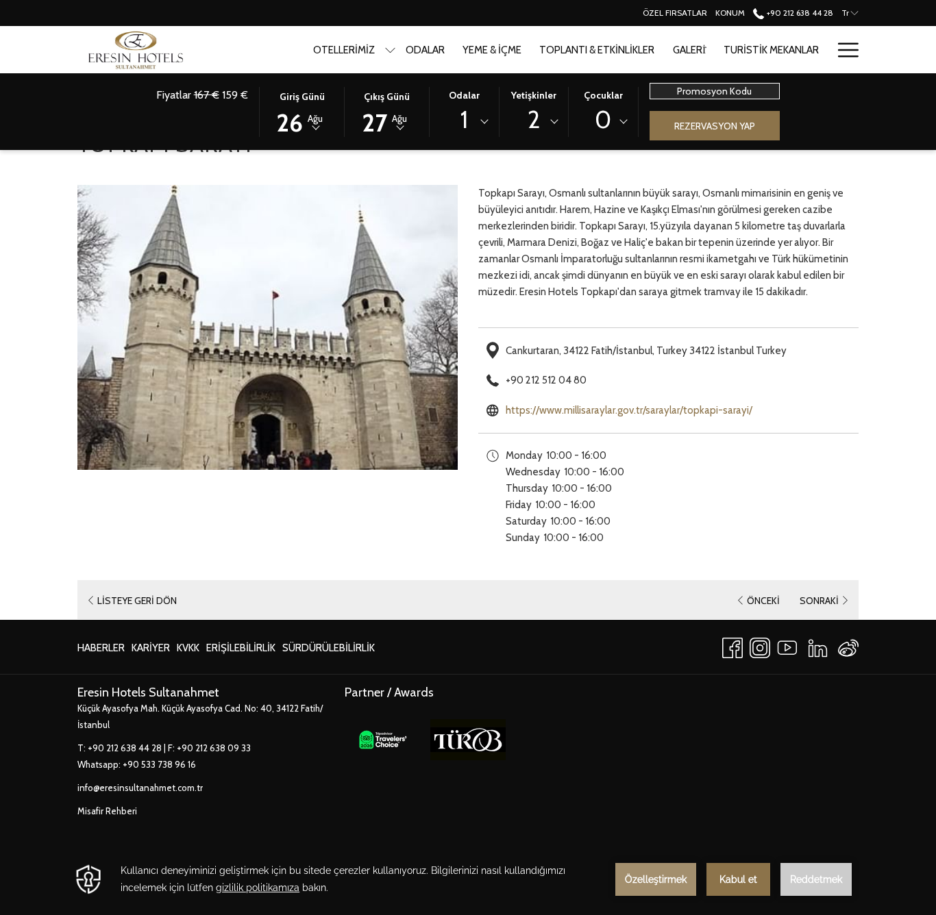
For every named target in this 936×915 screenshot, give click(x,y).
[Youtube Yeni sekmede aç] (787, 645)
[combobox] (464, 122)
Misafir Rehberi (107, 810)
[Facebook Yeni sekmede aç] (732, 645)
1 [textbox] (464, 119)
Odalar (464, 95)
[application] (468, 879)
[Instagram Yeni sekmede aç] (760, 645)
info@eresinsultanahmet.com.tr (140, 787)
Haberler (101, 648)
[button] (302, 111)
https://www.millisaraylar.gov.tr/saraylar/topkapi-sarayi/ (629, 410)
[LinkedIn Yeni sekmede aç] (817, 645)
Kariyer (151, 651)
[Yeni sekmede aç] (382, 739)
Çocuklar (603, 95)
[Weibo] (848, 645)
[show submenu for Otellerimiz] (390, 49)
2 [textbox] (534, 119)
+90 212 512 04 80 (546, 380)
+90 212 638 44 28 (799, 13)
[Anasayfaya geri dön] (133, 49)
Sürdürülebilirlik (328, 651)
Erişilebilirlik (240, 648)
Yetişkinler (533, 95)
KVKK (188, 651)
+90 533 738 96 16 (159, 764)
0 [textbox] (603, 119)
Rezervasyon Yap (714, 126)
